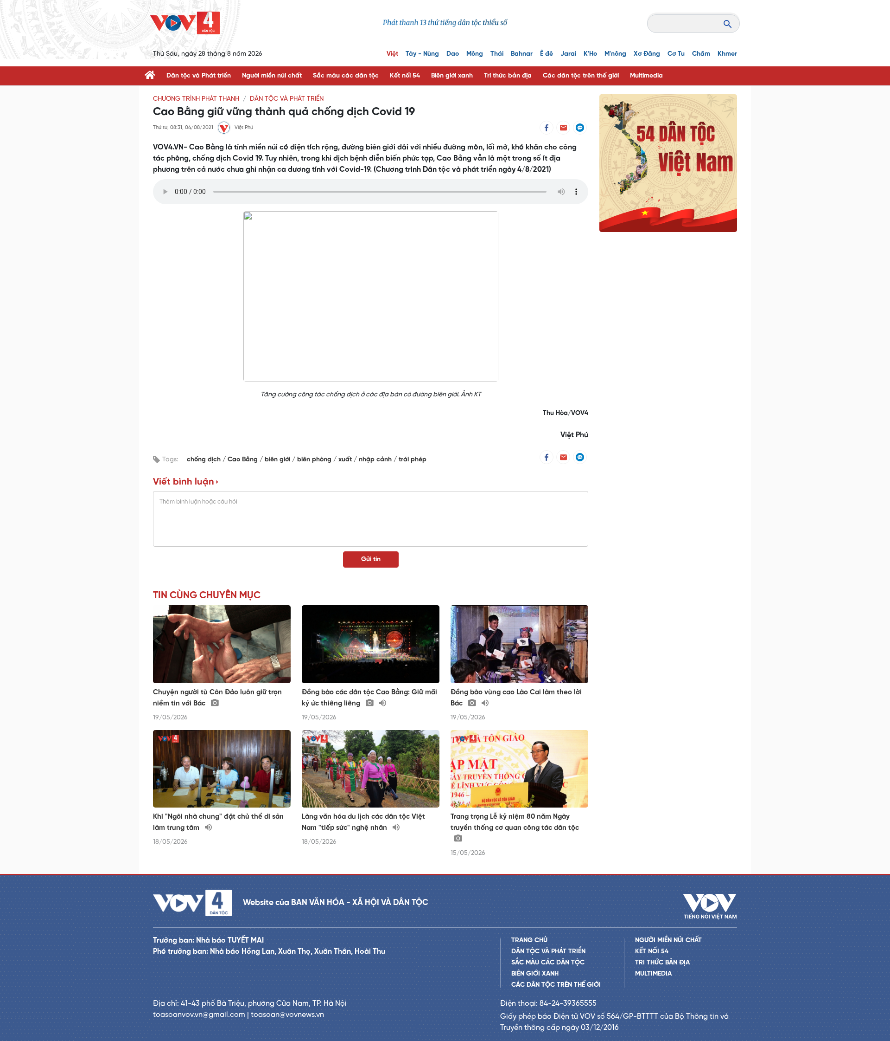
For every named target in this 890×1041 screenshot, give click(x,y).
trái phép (412, 459)
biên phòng (315, 459)
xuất (346, 459)
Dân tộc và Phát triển (198, 75)
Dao (452, 54)
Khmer (727, 54)
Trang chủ (529, 940)
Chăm (701, 54)
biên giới (278, 459)
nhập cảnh (376, 459)
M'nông (615, 54)
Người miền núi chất (272, 75)
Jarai (568, 54)
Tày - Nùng (422, 54)
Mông (474, 54)
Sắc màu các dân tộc (346, 75)
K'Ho (590, 54)
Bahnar (522, 54)
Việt (392, 54)
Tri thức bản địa (508, 75)
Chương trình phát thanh (196, 99)
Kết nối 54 (405, 75)
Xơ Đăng (647, 54)
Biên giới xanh (452, 75)
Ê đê (546, 54)
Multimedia (646, 75)
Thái (496, 54)
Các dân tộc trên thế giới (581, 75)
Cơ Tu (676, 54)
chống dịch (204, 459)
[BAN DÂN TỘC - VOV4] (185, 22)
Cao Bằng (244, 459)
